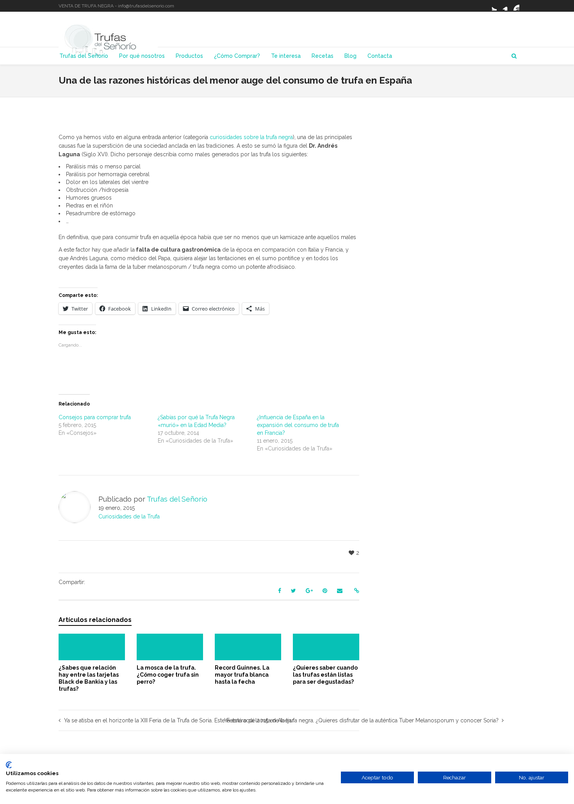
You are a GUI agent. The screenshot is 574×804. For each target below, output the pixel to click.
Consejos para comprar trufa (95, 417)
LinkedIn (503, 6)
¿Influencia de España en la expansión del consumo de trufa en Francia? (298, 425)
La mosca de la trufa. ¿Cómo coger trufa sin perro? (168, 675)
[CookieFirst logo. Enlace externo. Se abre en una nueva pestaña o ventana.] (9, 764)
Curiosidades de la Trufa (129, 516)
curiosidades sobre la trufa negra (251, 137)
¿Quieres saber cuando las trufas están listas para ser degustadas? (325, 675)
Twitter (492, 6)
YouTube (514, 6)
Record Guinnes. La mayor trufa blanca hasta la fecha (242, 675)
